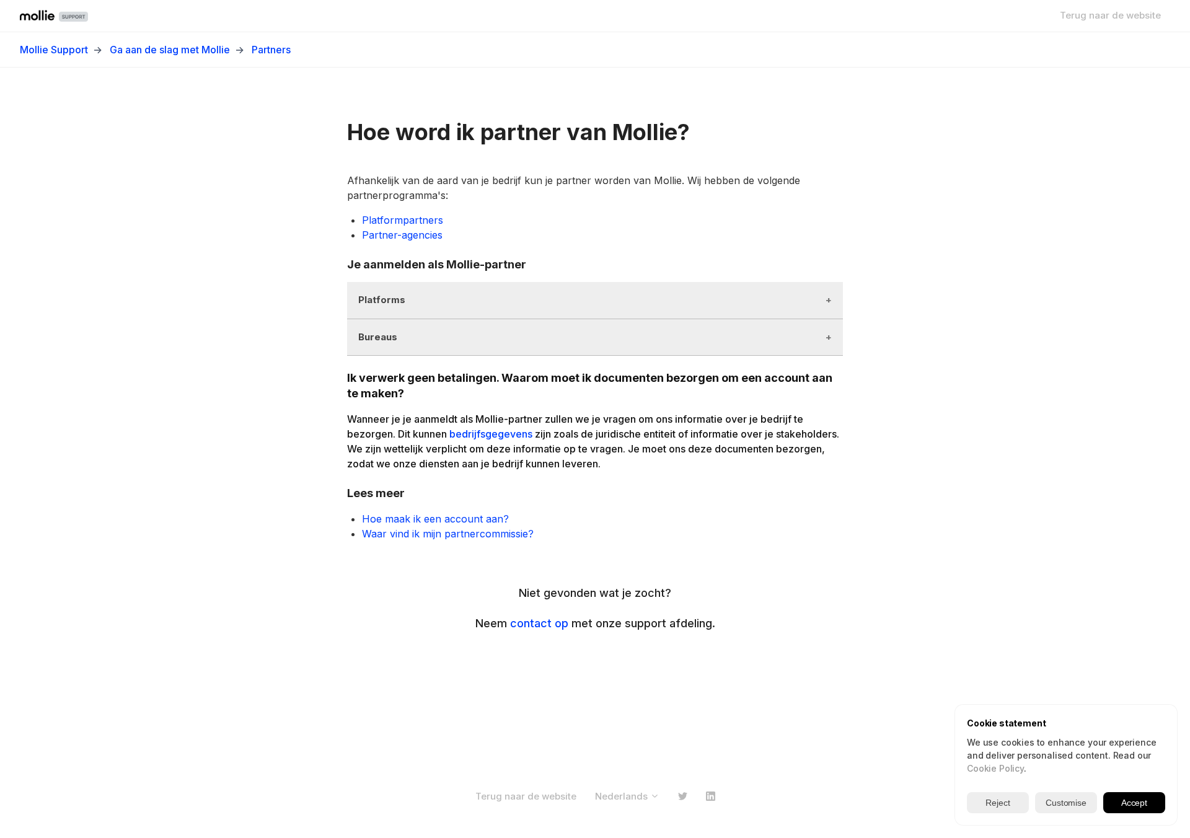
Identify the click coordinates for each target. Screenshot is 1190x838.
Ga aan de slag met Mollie (170, 49)
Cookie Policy (995, 768)
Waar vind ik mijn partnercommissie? (448, 533)
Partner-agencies (402, 235)
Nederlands (622, 796)
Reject (997, 803)
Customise (1066, 803)
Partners (271, 49)
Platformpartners (402, 220)
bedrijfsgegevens (490, 434)
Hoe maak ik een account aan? (435, 519)
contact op (539, 623)
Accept (1134, 803)
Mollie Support (54, 49)
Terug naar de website (1110, 15)
